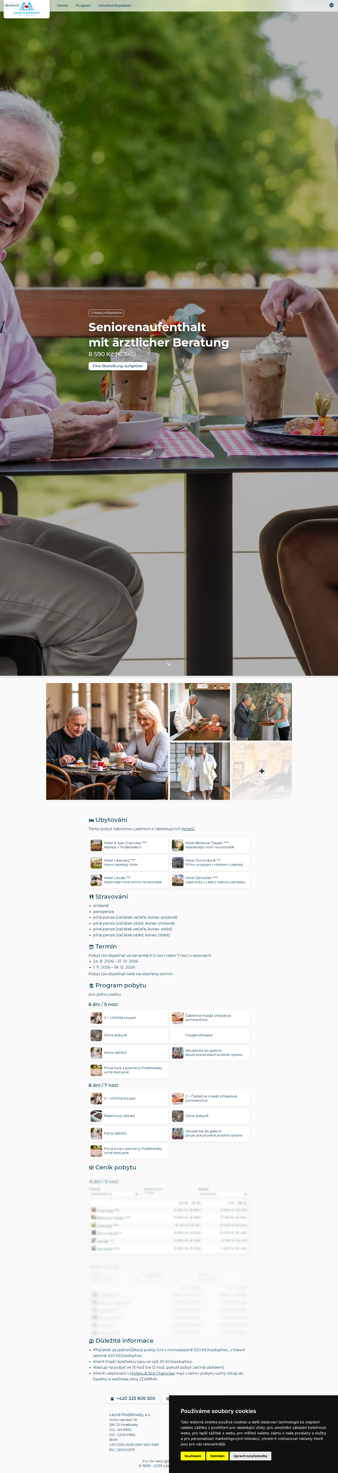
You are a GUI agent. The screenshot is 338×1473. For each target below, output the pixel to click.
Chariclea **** (108, 1210)
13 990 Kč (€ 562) (187, 1248)
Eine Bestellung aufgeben (118, 366)
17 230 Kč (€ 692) (187, 1317)
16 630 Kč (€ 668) (187, 1325)
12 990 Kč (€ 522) (187, 1233)
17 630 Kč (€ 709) (232, 1310)
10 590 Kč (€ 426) (233, 1233)
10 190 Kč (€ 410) (234, 1240)
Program (83, 5)
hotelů (188, 829)
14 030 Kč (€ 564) (232, 1317)
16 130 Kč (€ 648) (233, 1302)
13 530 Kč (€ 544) (233, 1325)
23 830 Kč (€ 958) (232, 1294)
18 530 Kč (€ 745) (187, 1333)
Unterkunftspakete (114, 5)
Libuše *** (105, 1241)
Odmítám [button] (217, 1456)
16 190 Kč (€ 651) (188, 1225)
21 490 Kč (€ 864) (187, 1209)
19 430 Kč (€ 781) (188, 1302)
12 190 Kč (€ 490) (233, 1217)
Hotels (62, 5)
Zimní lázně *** (109, 1234)
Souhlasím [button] (193, 1456)
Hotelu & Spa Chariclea (152, 1373)
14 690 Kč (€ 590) (187, 1217)
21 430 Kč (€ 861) (188, 1310)
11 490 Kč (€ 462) (233, 1248)
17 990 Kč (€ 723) (233, 1209)
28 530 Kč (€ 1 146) (186, 1294)
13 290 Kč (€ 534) (233, 1225)
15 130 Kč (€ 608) (233, 1333)
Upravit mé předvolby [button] (250, 1456)
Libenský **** (108, 1226)
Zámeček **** (108, 1249)
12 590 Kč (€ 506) (187, 1240)
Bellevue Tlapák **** (113, 1218)
